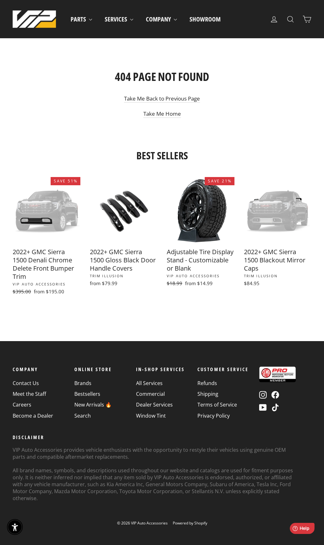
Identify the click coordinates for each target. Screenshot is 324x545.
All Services (149, 383)
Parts (79, 19)
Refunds (207, 383)
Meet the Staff (29, 393)
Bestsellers (87, 393)
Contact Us (26, 383)
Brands (82, 383)
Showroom (205, 19)
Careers (22, 404)
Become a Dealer (33, 415)
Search (82, 415)
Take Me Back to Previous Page (162, 98)
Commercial (150, 393)
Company (159, 19)
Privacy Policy (213, 415)
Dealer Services (154, 404)
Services (116, 19)
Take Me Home (162, 113)
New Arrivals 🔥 (93, 404)
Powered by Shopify (190, 523)
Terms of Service (217, 404)
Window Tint (151, 415)
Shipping (207, 393)
